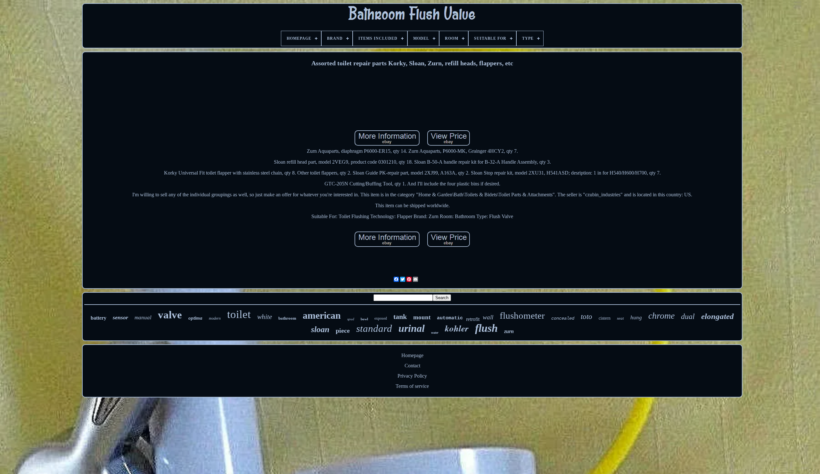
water (435, 332)
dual (688, 316)
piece (343, 330)
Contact (412, 365)
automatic (450, 318)
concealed (562, 318)
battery (98, 318)
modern (215, 318)
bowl (364, 319)
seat (620, 318)
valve (170, 315)
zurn (509, 331)
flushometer (522, 315)
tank (400, 317)
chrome (661, 316)
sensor (120, 317)
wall (488, 317)
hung (636, 318)
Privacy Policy (412, 376)
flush (486, 328)
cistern (605, 318)
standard (374, 328)
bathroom (287, 318)
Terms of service (412, 386)
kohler (457, 328)
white (264, 317)
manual (143, 318)
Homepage (412, 355)
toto (586, 317)
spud (350, 319)
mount (421, 317)
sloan (320, 329)
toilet (239, 314)
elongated (717, 316)
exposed (380, 318)
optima (195, 318)
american (322, 315)
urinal (411, 328)
